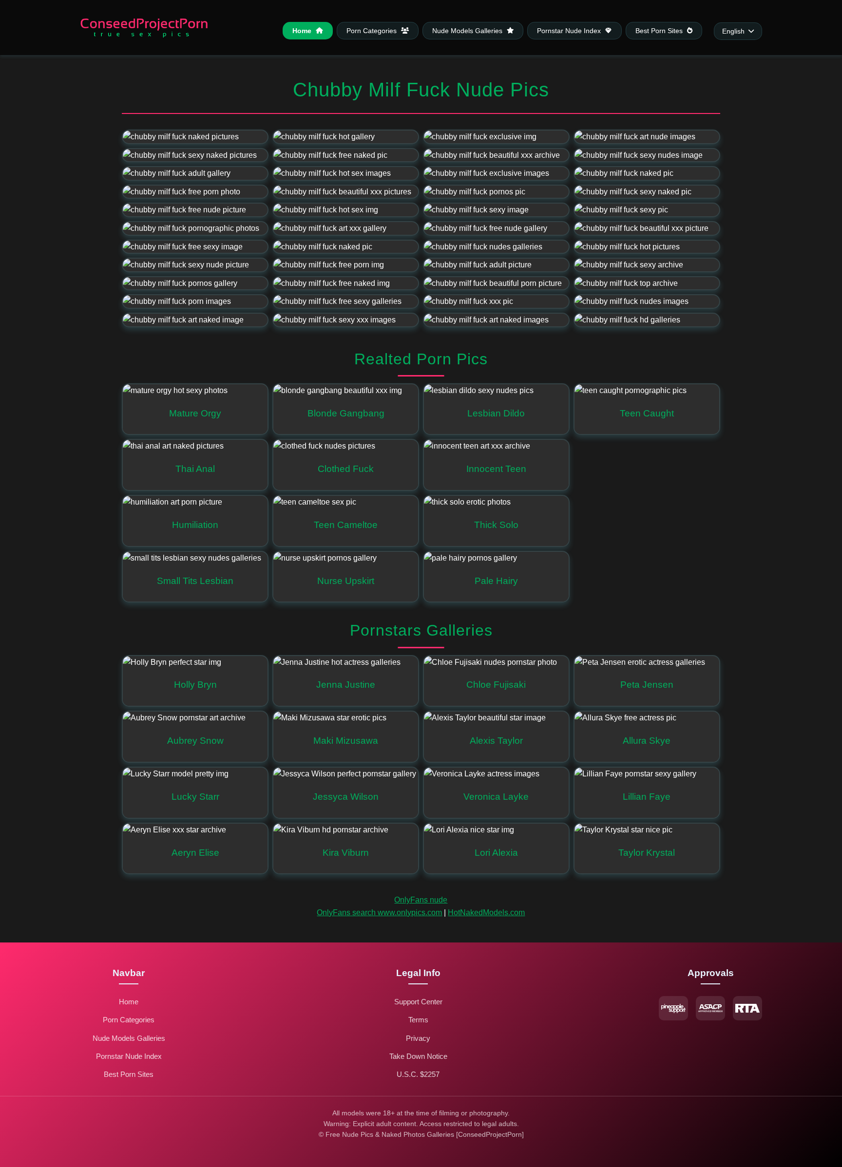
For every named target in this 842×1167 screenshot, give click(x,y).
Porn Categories (372, 30)
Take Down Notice (418, 1056)
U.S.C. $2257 (418, 1074)
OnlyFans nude (420, 900)
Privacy (418, 1038)
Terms (418, 1020)
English (733, 31)
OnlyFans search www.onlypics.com (379, 912)
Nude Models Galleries (468, 30)
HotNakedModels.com (486, 912)
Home (302, 30)
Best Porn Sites (660, 30)
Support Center (418, 1002)
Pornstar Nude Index (570, 30)
